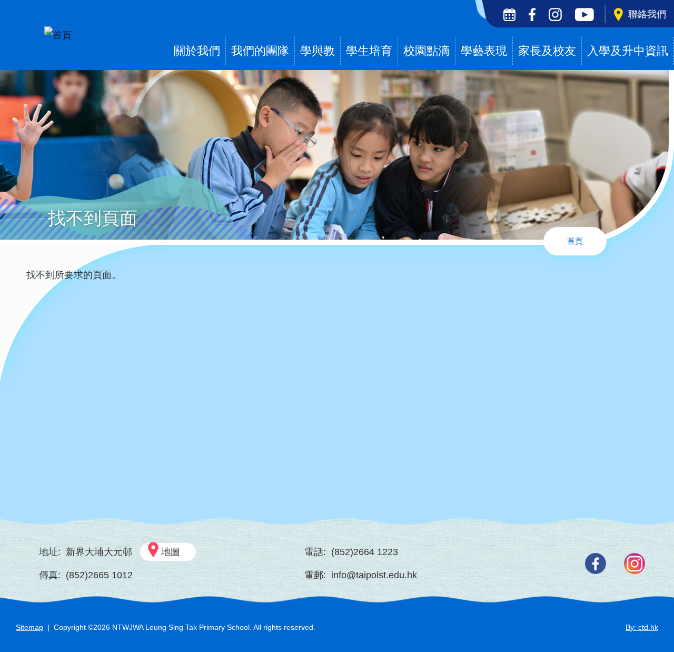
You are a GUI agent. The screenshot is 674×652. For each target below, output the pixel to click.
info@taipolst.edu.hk (374, 575)
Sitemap (29, 627)
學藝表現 (484, 50)
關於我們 (197, 50)
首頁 (575, 240)
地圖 (170, 552)
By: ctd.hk (642, 627)
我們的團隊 (260, 50)
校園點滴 (426, 50)
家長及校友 (547, 50)
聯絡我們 (647, 14)
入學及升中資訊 (627, 50)
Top (647, 609)
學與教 (317, 50)
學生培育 (369, 50)
